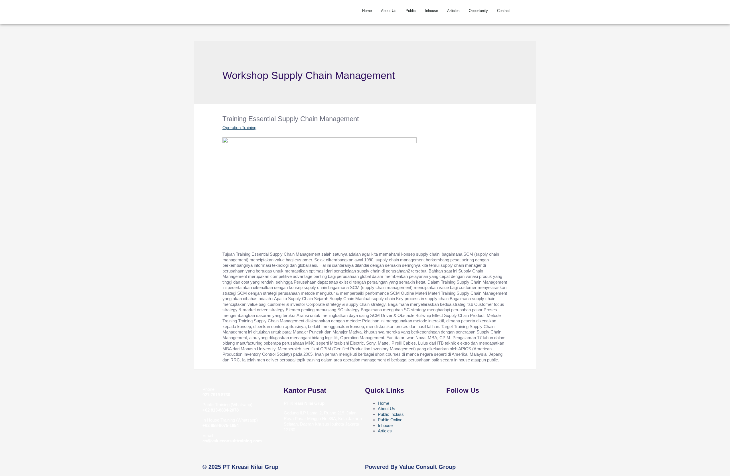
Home (367, 11)
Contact (503, 11)
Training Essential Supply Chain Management (290, 119)
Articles (453, 11)
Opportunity (478, 11)
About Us (388, 11)
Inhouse (431, 11)
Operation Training (239, 127)
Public (410, 11)
